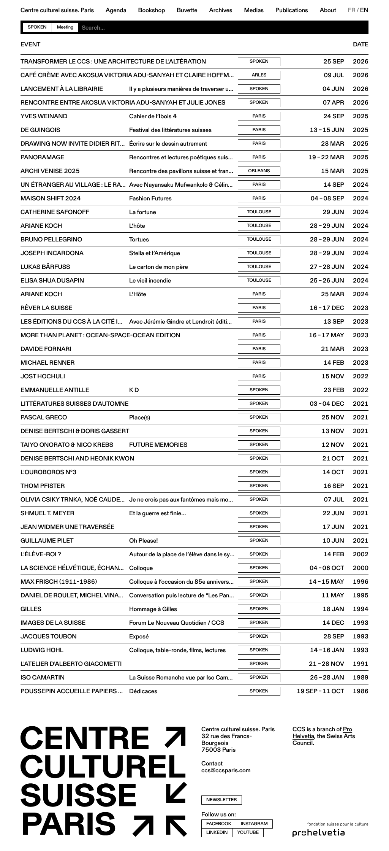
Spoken (37, 27)
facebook (218, 824)
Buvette (187, 10)
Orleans (259, 171)
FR (352, 10)
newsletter (221, 800)
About (328, 10)
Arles (259, 75)
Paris (259, 116)
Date (360, 44)
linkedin (217, 832)
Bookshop (151, 10)
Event (30, 44)
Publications (291, 10)
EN (364, 10)
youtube (248, 832)
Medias (254, 10)
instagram (254, 824)
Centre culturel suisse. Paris (57, 10)
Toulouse (259, 212)
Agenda (116, 10)
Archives (220, 10)
